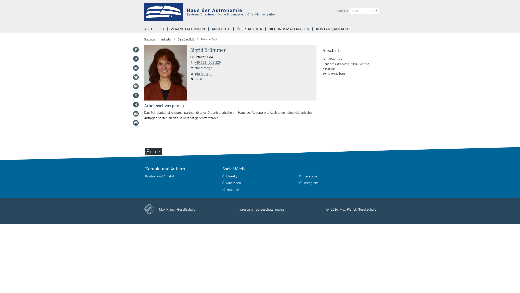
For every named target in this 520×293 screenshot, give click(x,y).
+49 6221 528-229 (207, 63)
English (342, 11)
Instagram (310, 183)
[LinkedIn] (136, 59)
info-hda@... (203, 74)
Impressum (245, 209)
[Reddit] (136, 68)
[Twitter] (136, 95)
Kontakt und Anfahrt (165, 169)
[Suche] (374, 11)
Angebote (221, 29)
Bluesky (231, 176)
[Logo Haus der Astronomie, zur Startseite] (220, 12)
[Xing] (136, 105)
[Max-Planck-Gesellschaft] (151, 209)
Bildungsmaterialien (289, 29)
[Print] (136, 123)
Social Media (234, 169)
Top (156, 152)
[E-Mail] (136, 114)
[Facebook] (136, 50)
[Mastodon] (136, 86)
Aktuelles (154, 29)
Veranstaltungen (188, 29)
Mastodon (233, 183)
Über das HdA (249, 29)
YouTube (232, 190)
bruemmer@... (204, 68)
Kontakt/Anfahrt (333, 29)
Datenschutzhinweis (270, 209)
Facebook (310, 176)
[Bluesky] (136, 77)
